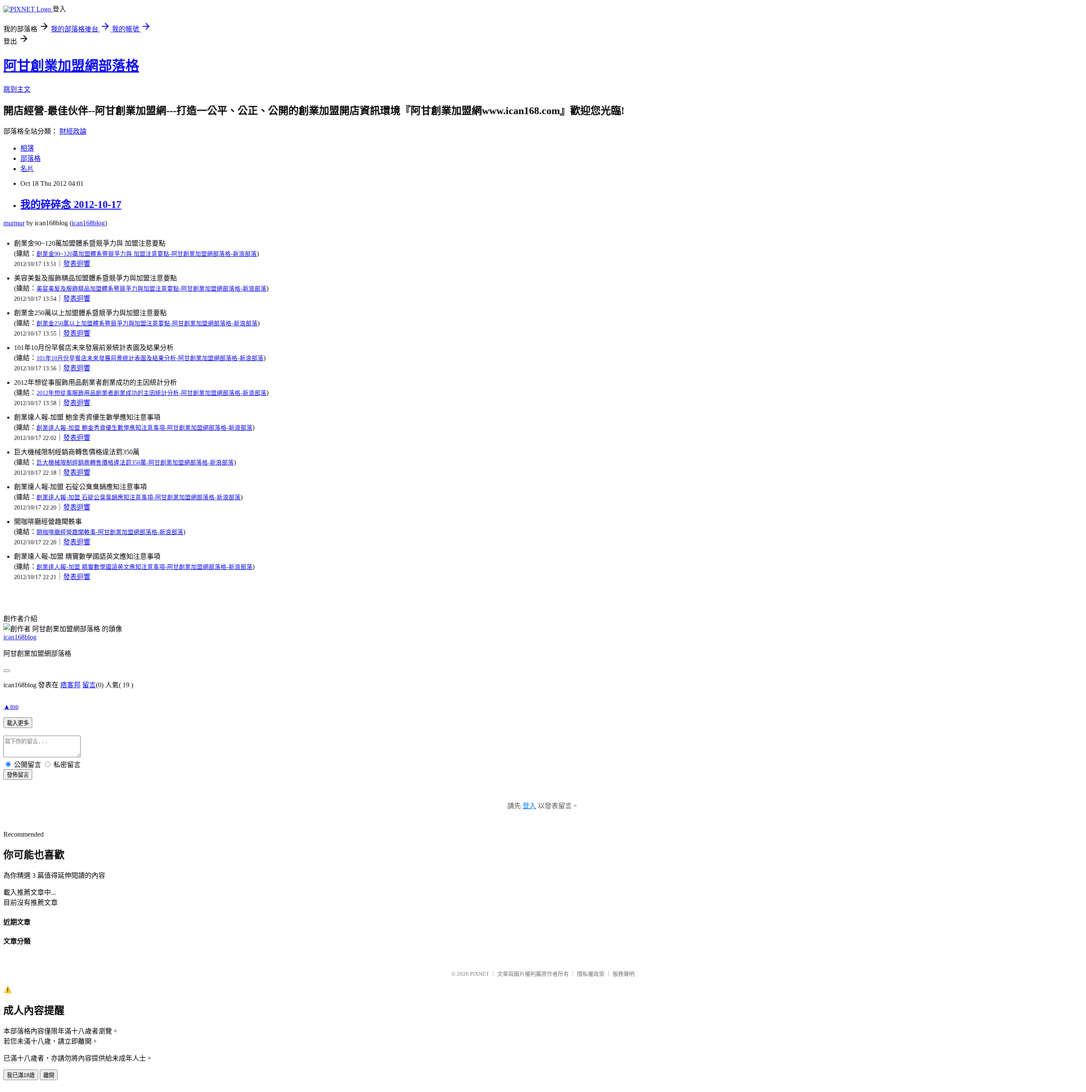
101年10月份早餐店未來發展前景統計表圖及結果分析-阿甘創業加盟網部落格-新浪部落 (149, 358)
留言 (89, 685)
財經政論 (73, 131)
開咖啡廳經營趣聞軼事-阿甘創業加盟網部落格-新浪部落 (109, 532)
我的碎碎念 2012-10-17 (70, 204)
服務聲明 (624, 974)
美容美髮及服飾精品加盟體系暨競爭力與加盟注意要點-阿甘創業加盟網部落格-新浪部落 (151, 289)
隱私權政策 (591, 974)
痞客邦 (70, 685)
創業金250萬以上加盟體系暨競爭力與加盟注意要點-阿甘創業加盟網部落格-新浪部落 (147, 323)
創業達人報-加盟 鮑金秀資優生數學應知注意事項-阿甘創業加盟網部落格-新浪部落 (144, 428)
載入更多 (18, 723)
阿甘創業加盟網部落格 (71, 65)
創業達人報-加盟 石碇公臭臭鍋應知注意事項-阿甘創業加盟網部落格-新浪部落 (138, 497)
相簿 (27, 148)
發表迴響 (76, 263)
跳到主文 (17, 89)
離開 (48, 1075)
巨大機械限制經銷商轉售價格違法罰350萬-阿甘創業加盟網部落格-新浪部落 (135, 462)
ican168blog (88, 223)
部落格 (30, 158)
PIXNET (479, 974)
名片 (27, 168)
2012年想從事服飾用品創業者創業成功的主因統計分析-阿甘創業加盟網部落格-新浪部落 (151, 393)
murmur (14, 223)
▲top (11, 706)
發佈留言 (18, 775)
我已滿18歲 (21, 1075)
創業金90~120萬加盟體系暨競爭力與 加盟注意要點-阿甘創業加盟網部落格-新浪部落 (146, 254)
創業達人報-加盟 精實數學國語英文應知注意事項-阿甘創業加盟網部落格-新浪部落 (144, 567)
